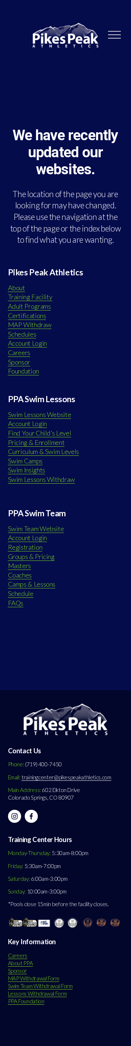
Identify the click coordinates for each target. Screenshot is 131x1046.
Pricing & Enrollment (36, 442)
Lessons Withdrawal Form (37, 993)
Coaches (20, 575)
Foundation (23, 371)
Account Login (27, 343)
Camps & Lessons (32, 584)
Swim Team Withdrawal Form (40, 986)
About (16, 288)
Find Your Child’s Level (39, 433)
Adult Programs (29, 306)
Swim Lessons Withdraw (41, 479)
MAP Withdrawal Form (33, 978)
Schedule (20, 593)
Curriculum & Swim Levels (43, 451)
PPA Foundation (26, 1001)
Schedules (22, 334)
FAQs (16, 603)
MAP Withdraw (30, 325)
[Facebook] (31, 816)
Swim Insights (26, 470)
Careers (19, 353)
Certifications (27, 316)
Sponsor (19, 362)
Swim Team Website (36, 529)
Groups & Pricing (31, 556)
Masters (19, 566)
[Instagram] (14, 816)
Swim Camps (25, 461)
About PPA (20, 963)
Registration (25, 547)
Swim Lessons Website (39, 414)
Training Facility (30, 297)
